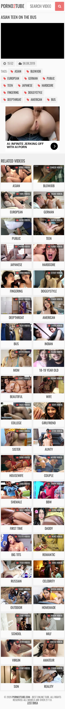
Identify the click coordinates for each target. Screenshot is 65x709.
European (13, 78)
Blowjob (35, 71)
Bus (53, 99)
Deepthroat (14, 99)
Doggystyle (34, 92)
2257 (29, 703)
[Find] (59, 6)
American (36, 99)
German (33, 78)
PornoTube (12, 6)
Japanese (26, 85)
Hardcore (47, 85)
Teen (10, 85)
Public (50, 78)
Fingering (13, 92)
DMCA (35, 703)
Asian (17, 71)
